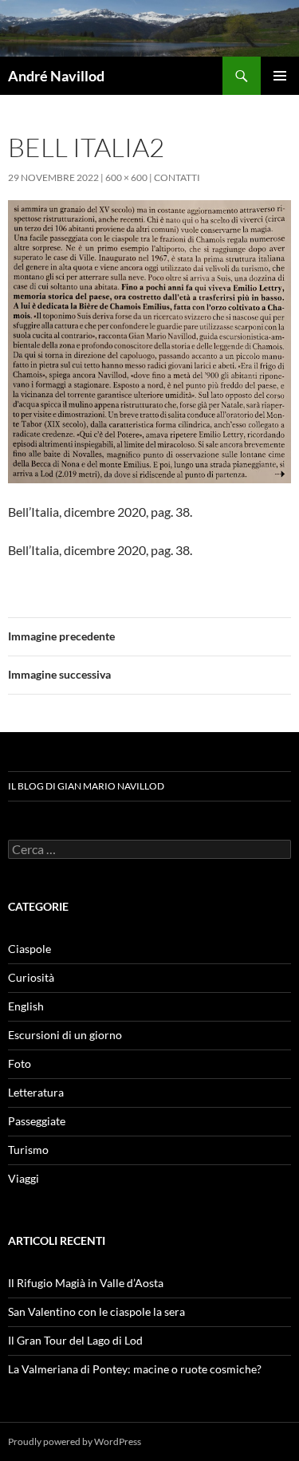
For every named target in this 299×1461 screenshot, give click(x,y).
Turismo (28, 1149)
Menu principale (280, 76)
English (26, 1006)
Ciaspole (29, 948)
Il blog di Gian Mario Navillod (86, 786)
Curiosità (31, 977)
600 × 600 (126, 177)
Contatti (177, 177)
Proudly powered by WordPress (74, 1441)
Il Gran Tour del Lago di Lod (75, 1340)
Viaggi (23, 1178)
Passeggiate (36, 1121)
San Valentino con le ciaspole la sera (96, 1311)
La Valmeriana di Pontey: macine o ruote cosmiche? (135, 1369)
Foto (19, 1063)
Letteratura (36, 1092)
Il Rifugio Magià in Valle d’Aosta (85, 1283)
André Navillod (56, 76)
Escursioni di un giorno (65, 1035)
